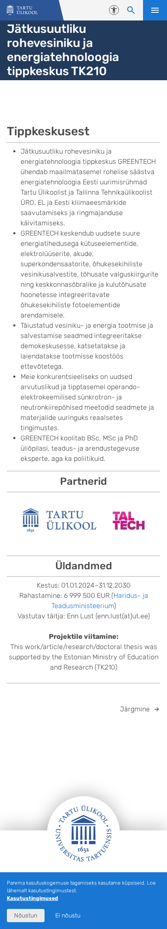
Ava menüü (155, 10)
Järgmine (135, 709)
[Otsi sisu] (131, 10)
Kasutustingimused (32, 898)
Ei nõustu (68, 915)
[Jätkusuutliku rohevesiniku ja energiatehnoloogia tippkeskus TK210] (22, 10)
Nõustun (25, 915)
